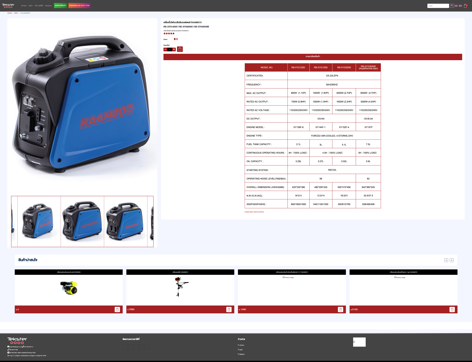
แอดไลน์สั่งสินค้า (60, 5)
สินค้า (16, 13)
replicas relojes (12, 19)
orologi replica (249, 212)
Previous (16, 106)
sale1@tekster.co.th (15, 347)
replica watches (259, 212)
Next (148, 106)
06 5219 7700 (13, 349)
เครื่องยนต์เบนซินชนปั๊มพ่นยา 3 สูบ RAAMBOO (292, 272)
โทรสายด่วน (79, 5)
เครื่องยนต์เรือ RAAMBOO (68, 272)
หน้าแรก (9, 13)
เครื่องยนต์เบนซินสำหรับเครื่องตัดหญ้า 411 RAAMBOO (180, 272)
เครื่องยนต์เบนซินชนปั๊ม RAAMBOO (403, 272)
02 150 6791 (28, 347)
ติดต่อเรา (242, 354)
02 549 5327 (13, 352)
